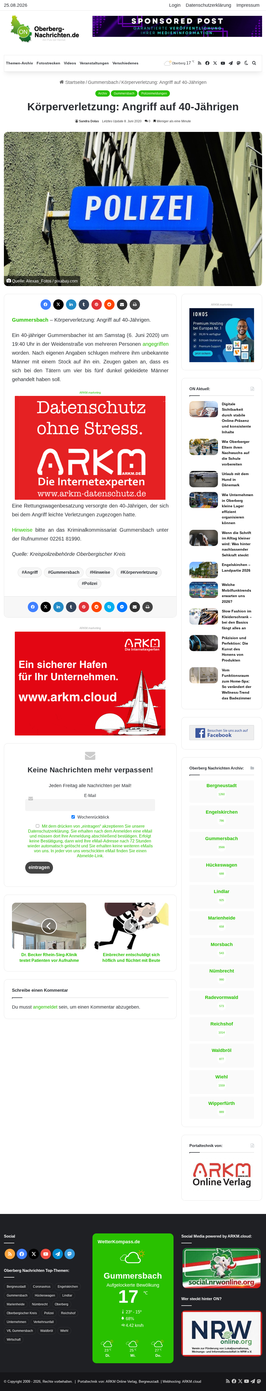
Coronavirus (41, 1286)
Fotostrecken (48, 63)
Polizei (90, 583)
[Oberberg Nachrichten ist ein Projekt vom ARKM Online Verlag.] (221, 1189)
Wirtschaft (14, 1339)
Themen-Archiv (19, 63)
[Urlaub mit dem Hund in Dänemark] (203, 479)
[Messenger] (122, 607)
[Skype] (109, 607)
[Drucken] (135, 304)
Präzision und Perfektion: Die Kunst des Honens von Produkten (235, 649)
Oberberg (61, 1304)
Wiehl (64, 1331)
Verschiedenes (125, 63)
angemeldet (45, 1007)
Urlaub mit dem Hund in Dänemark (235, 479)
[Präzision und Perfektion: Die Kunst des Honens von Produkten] (203, 643)
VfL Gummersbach (20, 1331)
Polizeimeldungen (154, 93)
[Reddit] (109, 304)
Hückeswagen (45, 1295)
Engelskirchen (68, 1286)
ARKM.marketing (90, 392)
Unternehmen (16, 1322)
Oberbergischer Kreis (22, 1313)
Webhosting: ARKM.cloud (182, 1381)
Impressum (248, 5)
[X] (58, 304)
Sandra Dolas (89, 121)
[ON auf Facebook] (221, 738)
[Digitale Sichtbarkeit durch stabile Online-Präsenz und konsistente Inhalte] (203, 409)
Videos (70, 63)
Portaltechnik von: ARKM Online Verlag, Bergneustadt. (119, 1381)
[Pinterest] (96, 304)
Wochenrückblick (92, 817)
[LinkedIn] (71, 304)
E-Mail (90, 795)
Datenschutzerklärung (208, 5)
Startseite (74, 82)
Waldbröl (46, 1331)
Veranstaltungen (94, 63)
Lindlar (67, 1295)
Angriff (31, 572)
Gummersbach (103, 82)
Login (175, 5)
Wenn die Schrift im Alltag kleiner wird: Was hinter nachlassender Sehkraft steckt (236, 544)
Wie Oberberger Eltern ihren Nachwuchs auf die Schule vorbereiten (235, 453)
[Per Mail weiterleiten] (122, 304)
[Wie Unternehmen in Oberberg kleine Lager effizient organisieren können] (203, 500)
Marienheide (16, 1304)
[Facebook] (46, 304)
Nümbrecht (40, 1304)
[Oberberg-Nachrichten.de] (44, 29)
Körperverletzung (140, 572)
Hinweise (22, 530)
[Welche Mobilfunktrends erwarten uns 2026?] (203, 590)
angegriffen (156, 344)
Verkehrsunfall (44, 1322)
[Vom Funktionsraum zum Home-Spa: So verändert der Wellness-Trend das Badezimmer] (203, 675)
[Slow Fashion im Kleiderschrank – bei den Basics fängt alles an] (203, 616)
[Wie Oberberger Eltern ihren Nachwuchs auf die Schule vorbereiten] (203, 447)
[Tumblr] (84, 304)
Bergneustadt (16, 1286)
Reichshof (68, 1313)
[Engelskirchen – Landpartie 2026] (203, 570)
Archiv (102, 93)
